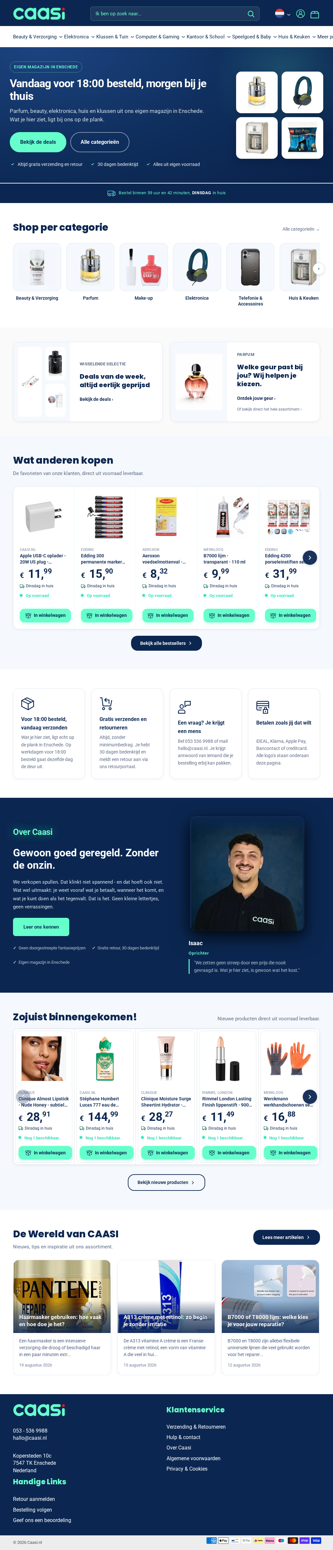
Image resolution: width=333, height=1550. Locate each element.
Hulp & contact (183, 1437)
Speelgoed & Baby (251, 37)
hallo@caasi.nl (30, 1438)
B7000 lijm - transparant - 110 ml (225, 558)
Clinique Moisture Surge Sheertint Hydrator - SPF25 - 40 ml (166, 1102)
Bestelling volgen (32, 1510)
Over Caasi (178, 1448)
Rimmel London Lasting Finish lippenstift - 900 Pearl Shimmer (226, 1102)
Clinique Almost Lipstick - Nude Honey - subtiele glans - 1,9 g (44, 1102)
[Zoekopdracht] (251, 13)
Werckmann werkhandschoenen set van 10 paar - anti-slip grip (288, 1102)
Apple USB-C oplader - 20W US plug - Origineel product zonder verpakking (43, 559)
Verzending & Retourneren (196, 1427)
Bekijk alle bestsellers (163, 643)
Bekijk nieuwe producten (163, 1182)
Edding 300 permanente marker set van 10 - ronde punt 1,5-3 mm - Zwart (104, 559)
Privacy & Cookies (186, 1469)
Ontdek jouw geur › (256, 398)
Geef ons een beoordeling (42, 1520)
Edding (87, 550)
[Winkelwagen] (315, 13)
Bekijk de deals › (96, 399)
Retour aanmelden (34, 1499)
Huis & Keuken (294, 37)
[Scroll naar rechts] (319, 269)
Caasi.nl (28, 550)
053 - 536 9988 (30, 1431)
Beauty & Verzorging (35, 37)
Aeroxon (151, 550)
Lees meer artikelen (283, 1237)
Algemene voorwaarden (193, 1458)
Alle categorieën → (301, 229)
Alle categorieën (100, 142)
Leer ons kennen (41, 927)
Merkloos (213, 550)
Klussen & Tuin (112, 37)
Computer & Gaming (157, 37)
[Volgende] (310, 558)
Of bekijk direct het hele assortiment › (269, 409)
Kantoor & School (206, 37)
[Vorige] (23, 1097)
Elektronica (76, 37)
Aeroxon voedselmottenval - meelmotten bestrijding (162, 559)
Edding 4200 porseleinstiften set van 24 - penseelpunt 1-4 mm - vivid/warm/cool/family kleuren (289, 559)
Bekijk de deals (38, 142)
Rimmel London (217, 1093)
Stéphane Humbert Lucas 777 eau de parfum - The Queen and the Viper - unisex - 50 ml (105, 1102)
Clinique (27, 1093)
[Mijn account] (300, 13)
